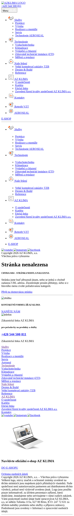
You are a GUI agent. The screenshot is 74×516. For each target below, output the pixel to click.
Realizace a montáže (26, 142)
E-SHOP (6, 118)
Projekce (20, 136)
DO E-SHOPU (9, 467)
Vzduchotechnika (24, 162)
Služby (5, 346)
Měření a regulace (25, 174)
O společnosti (22, 207)
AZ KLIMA (8, 396)
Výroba (19, 139)
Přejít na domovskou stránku (16, 291)
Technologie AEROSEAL (29, 148)
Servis (18, 145)
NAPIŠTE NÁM (10, 311)
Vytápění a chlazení (25, 168)
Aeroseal (6, 362)
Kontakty (6, 412)
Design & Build (23, 191)
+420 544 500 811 (11, 5)
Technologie (8, 365)
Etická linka (21, 213)
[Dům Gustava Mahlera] (13, 2)
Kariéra (19, 210)
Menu (6, 10)
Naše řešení (7, 384)
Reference (20, 194)
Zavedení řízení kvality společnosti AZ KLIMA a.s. (43, 216)
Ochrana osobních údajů (14, 473)
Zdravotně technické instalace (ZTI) (34, 171)
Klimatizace (21, 165)
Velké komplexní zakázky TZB (32, 187)
